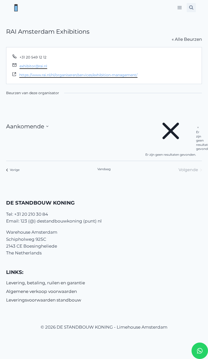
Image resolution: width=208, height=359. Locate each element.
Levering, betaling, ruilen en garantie (45, 282)
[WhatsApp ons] (200, 351)
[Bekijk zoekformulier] (191, 7)
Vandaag (104, 169)
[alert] (198, 138)
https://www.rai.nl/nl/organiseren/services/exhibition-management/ (78, 75)
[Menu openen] (179, 7)
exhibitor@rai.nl (33, 66)
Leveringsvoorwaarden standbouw (43, 300)
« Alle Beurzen (187, 39)
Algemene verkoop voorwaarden (41, 291)
